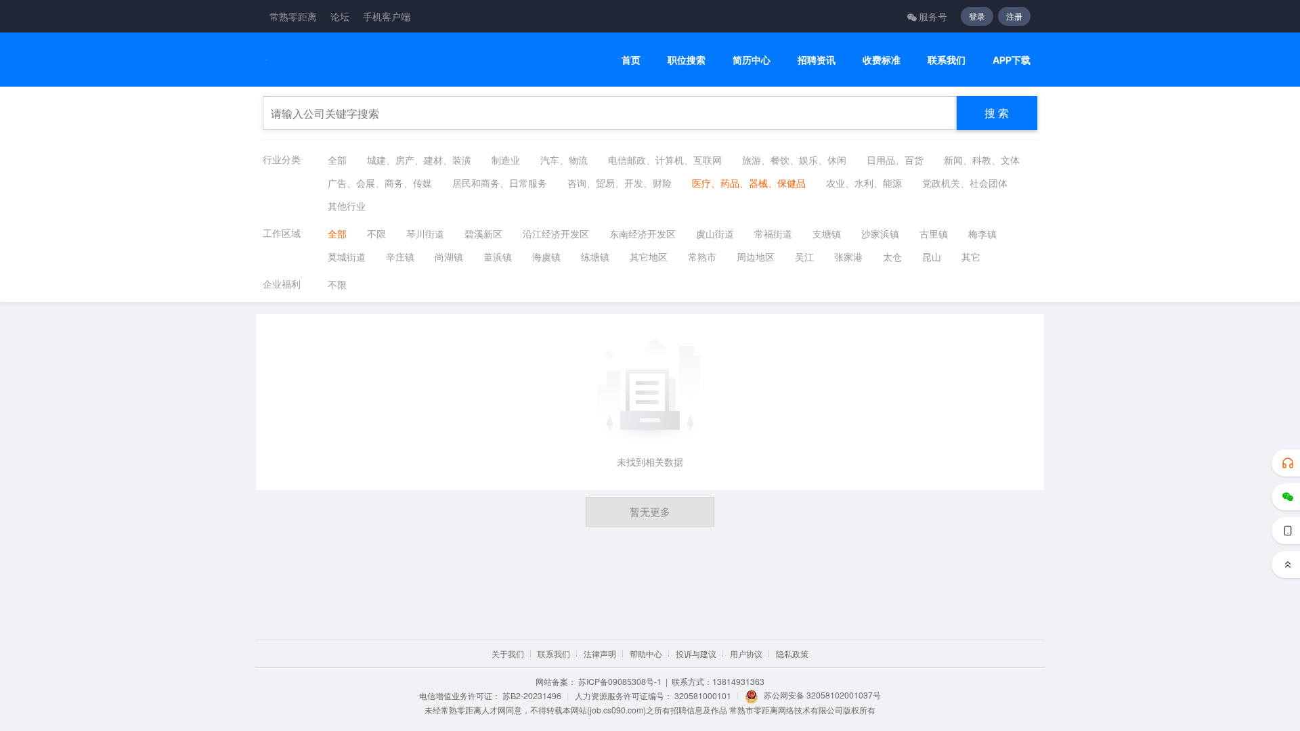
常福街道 (773, 233)
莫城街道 (347, 256)
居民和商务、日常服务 (499, 183)
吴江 (804, 256)
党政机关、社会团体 (965, 183)
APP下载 (1012, 60)
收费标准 (882, 60)
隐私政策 (792, 653)
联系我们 (947, 60)
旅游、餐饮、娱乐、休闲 (794, 160)
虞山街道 (715, 233)
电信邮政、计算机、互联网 (665, 160)
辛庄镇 (400, 256)
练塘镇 (595, 256)
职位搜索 (687, 60)
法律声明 (600, 653)
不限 (376, 233)
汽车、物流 (564, 160)
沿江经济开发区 (556, 233)
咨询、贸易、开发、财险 (619, 183)
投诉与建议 (696, 653)
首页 (631, 60)
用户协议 (746, 653)
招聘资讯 (817, 60)
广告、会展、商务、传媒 (380, 183)
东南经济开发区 (642, 233)
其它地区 (649, 256)
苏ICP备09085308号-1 (620, 681)
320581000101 (702, 695)
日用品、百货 (895, 160)
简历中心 (752, 60)
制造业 (506, 160)
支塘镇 (826, 233)
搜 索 (996, 112)
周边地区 (756, 256)
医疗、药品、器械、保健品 (749, 183)
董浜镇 (497, 256)
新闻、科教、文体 (982, 160)
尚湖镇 (449, 256)
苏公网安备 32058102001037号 (822, 695)
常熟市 (702, 256)
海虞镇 (546, 256)
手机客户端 (386, 16)
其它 (970, 256)
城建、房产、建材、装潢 (419, 160)
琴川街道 (425, 233)
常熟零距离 (293, 16)
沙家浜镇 (880, 233)
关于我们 (508, 653)
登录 (977, 16)
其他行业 (347, 206)
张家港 (848, 256)
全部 (337, 160)
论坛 (339, 16)
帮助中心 (646, 653)
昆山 (931, 256)
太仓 (892, 256)
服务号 (933, 16)
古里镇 (933, 233)
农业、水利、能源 (864, 183)
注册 (1014, 16)
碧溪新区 (483, 233)
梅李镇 (982, 233)
